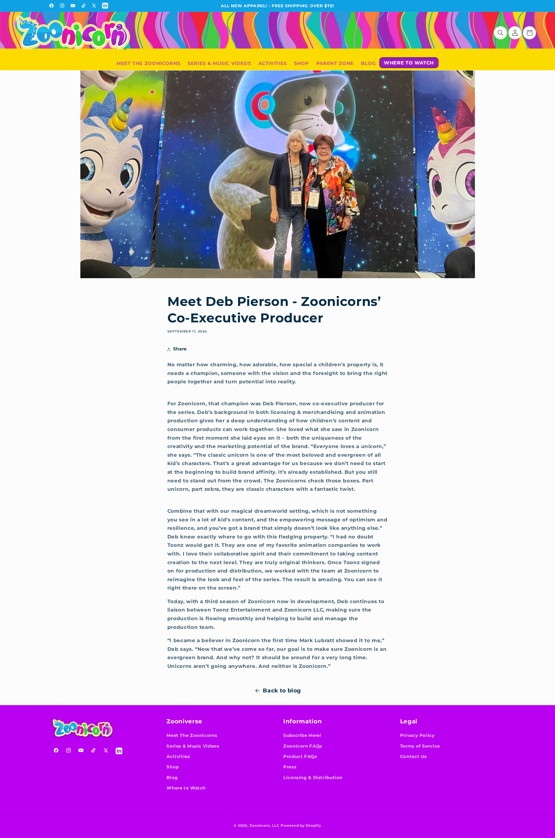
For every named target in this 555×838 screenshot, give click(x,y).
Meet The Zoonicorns (191, 735)
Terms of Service (420, 746)
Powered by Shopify (301, 826)
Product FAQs (300, 756)
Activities (178, 756)
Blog (172, 777)
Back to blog (282, 690)
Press (289, 767)
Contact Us (413, 756)
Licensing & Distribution (313, 777)
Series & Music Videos (192, 746)
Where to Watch (186, 788)
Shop (172, 767)
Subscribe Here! (302, 735)
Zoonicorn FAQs (302, 746)
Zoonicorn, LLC (264, 826)
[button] (500, 32)
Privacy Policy (417, 735)
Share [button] (180, 349)
